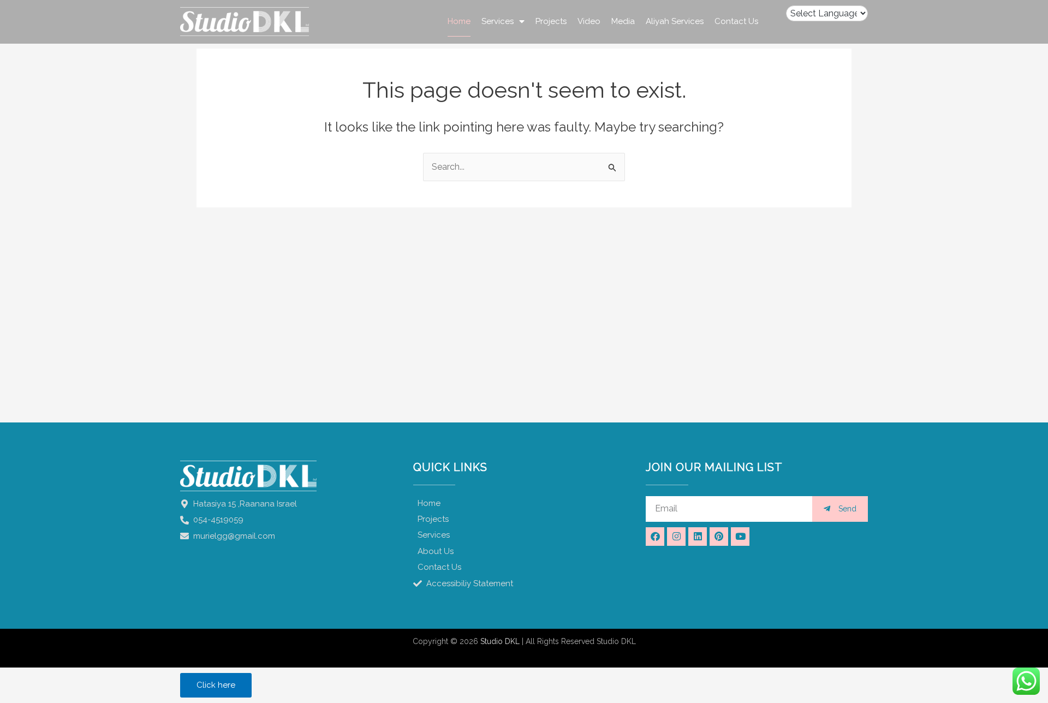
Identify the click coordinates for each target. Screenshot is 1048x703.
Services (497, 21)
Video (588, 21)
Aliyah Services (675, 21)
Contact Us (736, 21)
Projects (551, 21)
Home (459, 21)
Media (623, 21)
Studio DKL (500, 641)
